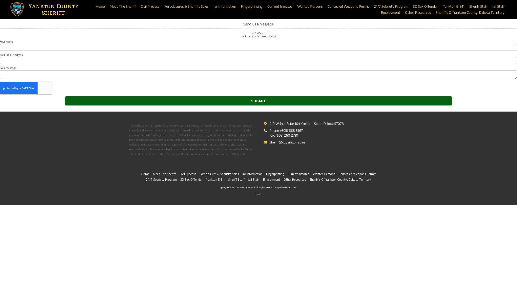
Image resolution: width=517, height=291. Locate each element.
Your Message (8, 68)
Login (258, 194)
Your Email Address (11, 54)
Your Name (6, 41)
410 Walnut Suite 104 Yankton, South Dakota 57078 (306, 123)
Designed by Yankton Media (286, 187)
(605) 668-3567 (291, 130)
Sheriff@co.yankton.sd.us (287, 142)
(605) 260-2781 (287, 135)
